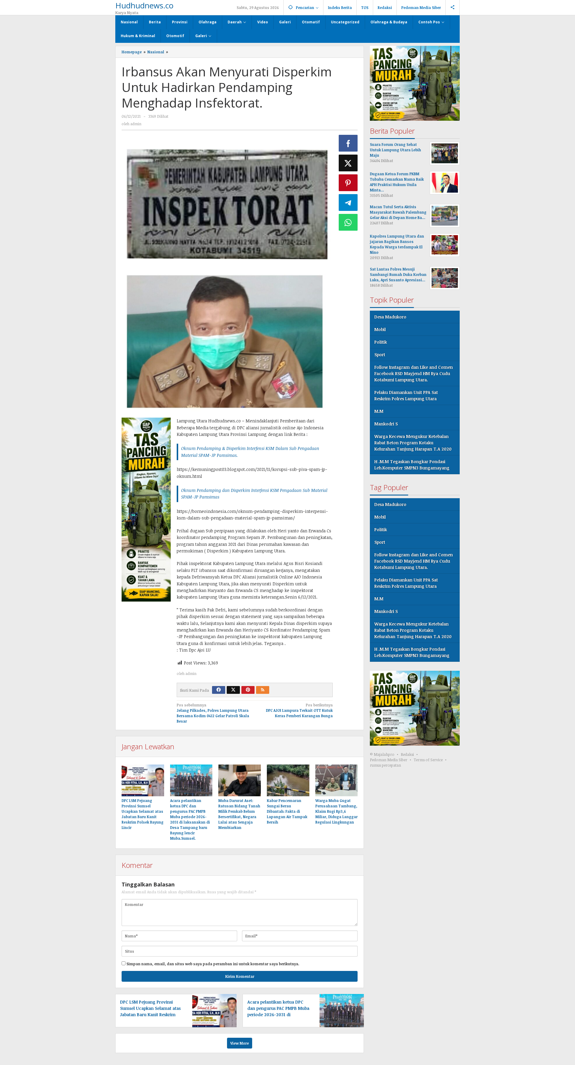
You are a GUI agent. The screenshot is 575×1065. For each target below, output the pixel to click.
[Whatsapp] (348, 222)
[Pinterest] (248, 690)
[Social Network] (453, 7)
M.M (378, 411)
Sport (379, 354)
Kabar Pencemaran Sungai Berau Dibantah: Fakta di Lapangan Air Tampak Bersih (287, 811)
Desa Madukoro (390, 317)
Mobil (380, 329)
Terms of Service (428, 759)
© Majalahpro (382, 754)
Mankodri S (386, 424)
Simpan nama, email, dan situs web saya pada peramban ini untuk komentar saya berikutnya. (212, 963)
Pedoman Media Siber (388, 759)
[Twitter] (233, 690)
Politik (380, 342)
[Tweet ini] (348, 163)
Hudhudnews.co (144, 5)
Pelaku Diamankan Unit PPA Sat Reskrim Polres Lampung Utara (406, 395)
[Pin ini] (348, 182)
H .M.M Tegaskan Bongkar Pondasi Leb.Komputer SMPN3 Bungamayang (412, 465)
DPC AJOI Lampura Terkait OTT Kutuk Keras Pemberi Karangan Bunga (299, 710)
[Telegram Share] (348, 202)
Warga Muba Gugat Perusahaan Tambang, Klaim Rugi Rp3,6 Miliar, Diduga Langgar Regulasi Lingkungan (336, 811)
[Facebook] (218, 690)
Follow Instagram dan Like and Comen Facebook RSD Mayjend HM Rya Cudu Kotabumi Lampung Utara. (413, 373)
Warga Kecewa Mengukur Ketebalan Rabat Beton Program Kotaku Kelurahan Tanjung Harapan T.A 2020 (413, 442)
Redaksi (407, 754)
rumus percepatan (385, 765)
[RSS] (262, 690)
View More (239, 1043)
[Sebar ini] (348, 143)
